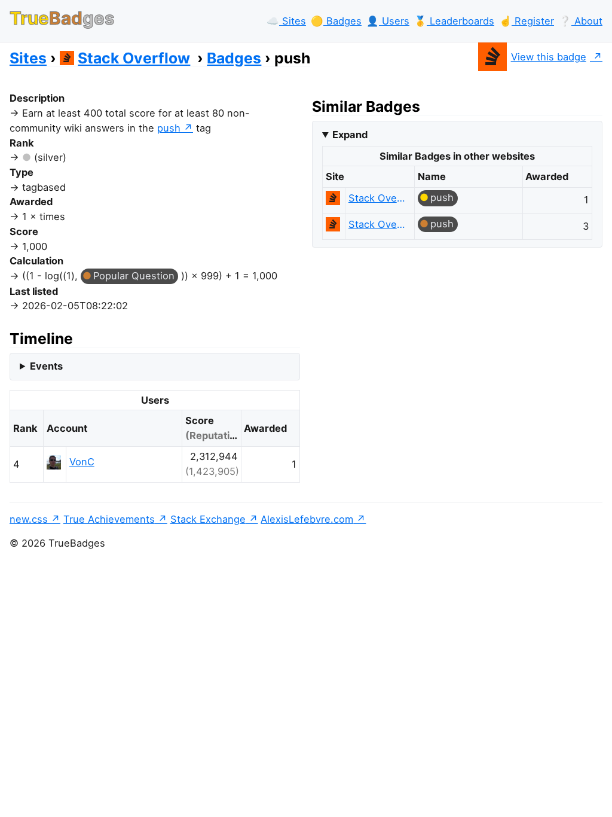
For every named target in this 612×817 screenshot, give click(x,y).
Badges (234, 58)
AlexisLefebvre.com (307, 519)
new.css (29, 519)
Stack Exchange (208, 519)
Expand (350, 135)
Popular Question (134, 276)
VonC (81, 462)
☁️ (286, 21)
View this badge (548, 57)
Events (46, 366)
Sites (28, 58)
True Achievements (109, 519)
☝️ (526, 21)
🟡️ (336, 21)
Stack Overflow (134, 58)
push (168, 128)
